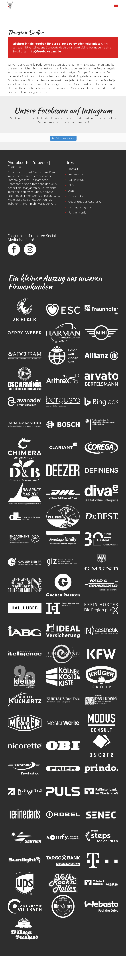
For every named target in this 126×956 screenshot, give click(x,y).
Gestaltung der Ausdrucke (84, 201)
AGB (71, 190)
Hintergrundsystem (80, 207)
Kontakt (73, 169)
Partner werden (78, 212)
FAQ (71, 185)
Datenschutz (76, 180)
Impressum (75, 174)
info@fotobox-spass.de (44, 51)
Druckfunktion (77, 196)
